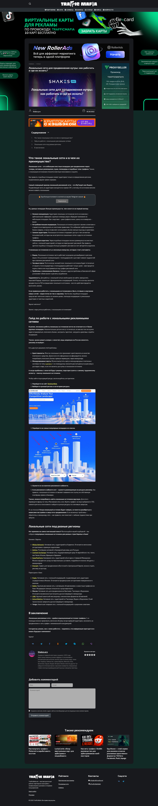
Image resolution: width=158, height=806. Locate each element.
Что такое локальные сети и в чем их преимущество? (53, 138)
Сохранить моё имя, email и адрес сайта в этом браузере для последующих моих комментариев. (60, 711)
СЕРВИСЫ (69, 10)
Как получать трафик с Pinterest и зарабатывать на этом (39, 751)
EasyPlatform (37, 558)
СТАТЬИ (89, 10)
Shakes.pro (43, 652)
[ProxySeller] (115, 86)
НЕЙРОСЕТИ (109, 10)
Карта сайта (32, 791)
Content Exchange (39, 552)
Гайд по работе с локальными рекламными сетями (52, 141)
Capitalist (48, 364)
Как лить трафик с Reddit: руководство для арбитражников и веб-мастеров (91, 752)
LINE (34, 596)
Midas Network (38, 545)
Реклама (31, 795)
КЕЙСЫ (98, 10)
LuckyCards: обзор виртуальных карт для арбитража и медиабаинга (64, 752)
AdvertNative (37, 599)
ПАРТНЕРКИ (51, 10)
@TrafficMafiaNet (95, 784)
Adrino (34, 550)
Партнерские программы (66, 780)
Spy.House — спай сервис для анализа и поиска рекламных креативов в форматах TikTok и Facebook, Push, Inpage (117, 753)
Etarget (35, 566)
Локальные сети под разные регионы (47, 144)
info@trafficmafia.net (96, 780)
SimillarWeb (52, 384)
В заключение (39, 148)
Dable (34, 586)
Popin (34, 578)
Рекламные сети (63, 784)
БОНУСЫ (80, 10)
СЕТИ (61, 10)
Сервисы (61, 787)
